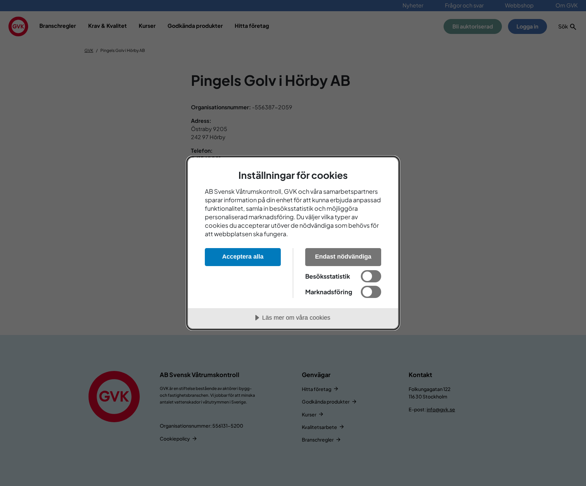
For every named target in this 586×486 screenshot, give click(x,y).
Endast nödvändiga (343, 256)
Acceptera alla (242, 256)
